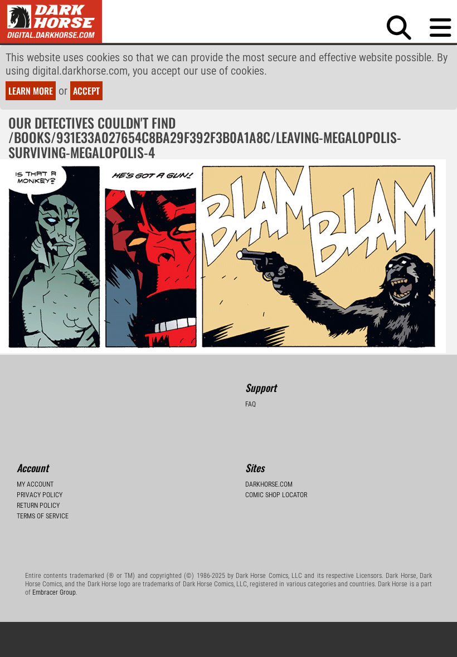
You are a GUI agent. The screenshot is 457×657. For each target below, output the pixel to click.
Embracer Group (54, 592)
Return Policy (38, 505)
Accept (86, 90)
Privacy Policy (39, 495)
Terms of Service (43, 516)
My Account (35, 484)
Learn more (30, 90)
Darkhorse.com (269, 484)
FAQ (250, 404)
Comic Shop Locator (276, 495)
